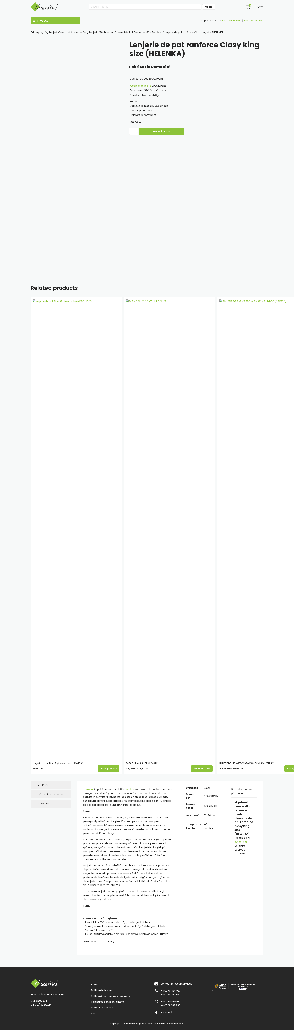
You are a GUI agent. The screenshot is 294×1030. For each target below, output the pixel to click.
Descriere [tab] (43, 785)
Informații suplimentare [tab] (50, 794)
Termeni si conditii (102, 1007)
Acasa (94, 984)
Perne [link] (133, 101)
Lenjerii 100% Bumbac (101, 32)
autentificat (241, 841)
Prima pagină (39, 32)
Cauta (208, 6)
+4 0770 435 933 (232, 20)
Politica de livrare (101, 990)
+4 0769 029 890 (253, 20)
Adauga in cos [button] (108, 768)
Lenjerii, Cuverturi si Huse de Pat (68, 32)
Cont (260, 7)
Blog (93, 1013)
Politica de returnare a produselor (111, 996)
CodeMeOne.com (175, 1023)
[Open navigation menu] (54, 20)
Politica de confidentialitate (107, 1002)
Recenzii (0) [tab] (44, 803)
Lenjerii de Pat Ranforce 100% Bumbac (139, 32)
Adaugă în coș (162, 131)
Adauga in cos (202, 768)
